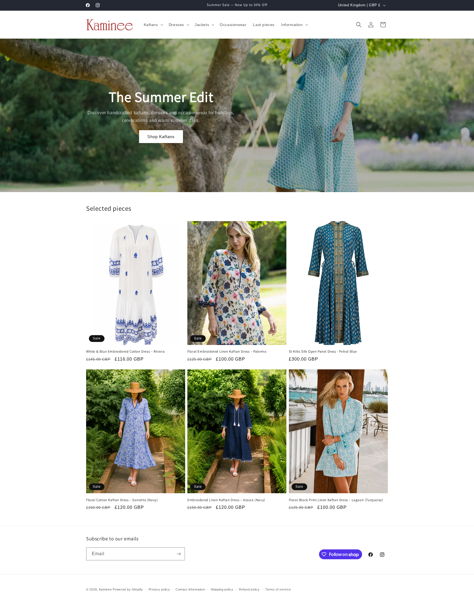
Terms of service (278, 589)
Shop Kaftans (161, 136)
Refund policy (249, 589)
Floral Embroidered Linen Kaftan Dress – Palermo (226, 351)
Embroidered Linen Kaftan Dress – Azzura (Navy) (226, 500)
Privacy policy (159, 589)
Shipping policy (222, 589)
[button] (152, 24)
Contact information (190, 589)
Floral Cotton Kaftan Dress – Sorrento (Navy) (122, 500)
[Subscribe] (179, 553)
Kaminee (105, 589)
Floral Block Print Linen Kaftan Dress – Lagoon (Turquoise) (336, 500)
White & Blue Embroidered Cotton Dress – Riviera (125, 351)
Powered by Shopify (128, 589)
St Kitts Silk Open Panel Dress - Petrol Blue (323, 351)
